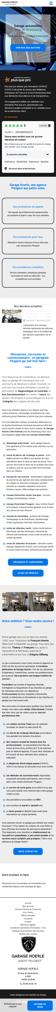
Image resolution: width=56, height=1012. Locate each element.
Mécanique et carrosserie (28, 562)
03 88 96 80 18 (29, 984)
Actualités (28, 918)
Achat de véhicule (28, 573)
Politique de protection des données (28, 931)
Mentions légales (28, 924)
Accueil (28, 903)
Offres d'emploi (28, 915)
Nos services (28, 906)
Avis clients (28, 912)
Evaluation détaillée (17, 154)
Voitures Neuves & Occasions (28, 909)
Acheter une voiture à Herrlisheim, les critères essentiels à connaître (38, 314)
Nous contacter (28, 851)
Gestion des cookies (28, 934)
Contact (28, 921)
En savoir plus (11, 117)
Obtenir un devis (40, 1005)
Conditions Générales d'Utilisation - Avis (28, 927)
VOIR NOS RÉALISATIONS (28, 47)
